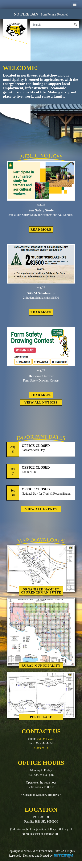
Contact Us (41, 747)
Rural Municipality (41, 665)
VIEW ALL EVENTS (41, 509)
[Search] (75, 24)
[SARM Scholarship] (41, 264)
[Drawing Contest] (41, 346)
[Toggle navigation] (75, 4)
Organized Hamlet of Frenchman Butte (41, 591)
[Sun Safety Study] (41, 181)
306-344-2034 (45, 738)
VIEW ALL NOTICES (41, 402)
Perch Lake (41, 717)
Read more (41, 229)
